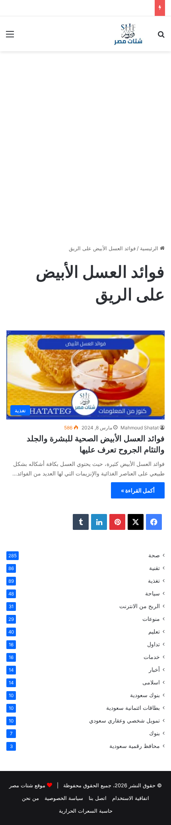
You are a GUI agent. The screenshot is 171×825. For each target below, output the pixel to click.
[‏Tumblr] (81, 522)
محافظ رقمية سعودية (134, 746)
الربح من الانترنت (139, 606)
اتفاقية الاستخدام (130, 798)
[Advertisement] (85, 140)
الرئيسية (150, 248)
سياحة (152, 593)
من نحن (30, 798)
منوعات (151, 619)
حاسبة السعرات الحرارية (86, 811)
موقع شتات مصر (27, 785)
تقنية (154, 568)
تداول (153, 644)
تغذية (154, 581)
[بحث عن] (161, 37)
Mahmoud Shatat (139, 428)
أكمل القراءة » (138, 490)
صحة (154, 555)
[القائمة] (10, 37)
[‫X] (136, 522)
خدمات (152, 657)
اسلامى (151, 682)
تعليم (154, 631)
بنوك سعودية (145, 695)
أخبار (154, 670)
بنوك (154, 733)
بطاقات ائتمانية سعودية (133, 708)
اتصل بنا (98, 798)
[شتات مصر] (128, 34)
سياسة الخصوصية (64, 798)
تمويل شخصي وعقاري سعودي (124, 720)
